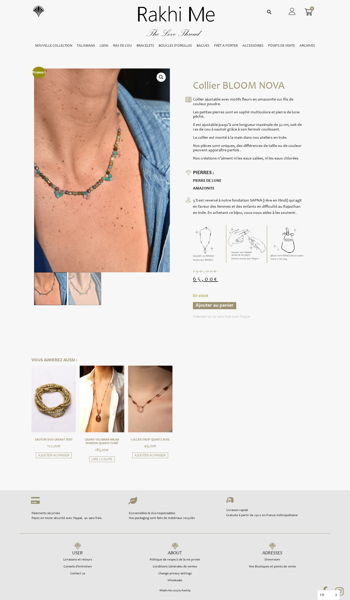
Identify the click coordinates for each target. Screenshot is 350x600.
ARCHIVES (307, 46)
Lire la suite (101, 459)
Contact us (77, 573)
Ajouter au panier (214, 305)
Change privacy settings (175, 573)
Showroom (272, 560)
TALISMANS (86, 46)
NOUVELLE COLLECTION (53, 46)
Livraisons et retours (77, 560)
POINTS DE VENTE (281, 46)
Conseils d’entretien (78, 566)
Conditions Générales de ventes (175, 566)
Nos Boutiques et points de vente (272, 566)
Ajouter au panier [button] (53, 455)
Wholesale (175, 580)
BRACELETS (145, 46)
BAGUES (203, 46)
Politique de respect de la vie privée (175, 560)
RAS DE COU (122, 46)
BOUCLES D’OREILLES (175, 46)
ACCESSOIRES (252, 46)
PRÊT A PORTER (226, 46)
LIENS (104, 46)
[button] (269, 12)
